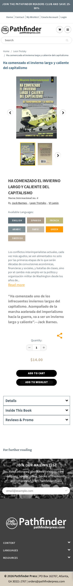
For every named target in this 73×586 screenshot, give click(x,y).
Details (10, 400)
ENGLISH (17, 220)
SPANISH (36, 220)
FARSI (35, 229)
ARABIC (17, 229)
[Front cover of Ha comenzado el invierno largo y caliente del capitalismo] (36, 107)
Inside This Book (18, 410)
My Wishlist (33, 17)
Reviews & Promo (19, 419)
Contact (19, 17)
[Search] (67, 40)
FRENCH (54, 220)
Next (63, 115)
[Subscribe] (66, 490)
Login (64, 17)
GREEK (54, 229)
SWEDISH (17, 238)
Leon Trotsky (19, 51)
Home (9, 17)
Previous (10, 115)
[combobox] (36, 40)
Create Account (49, 17)
